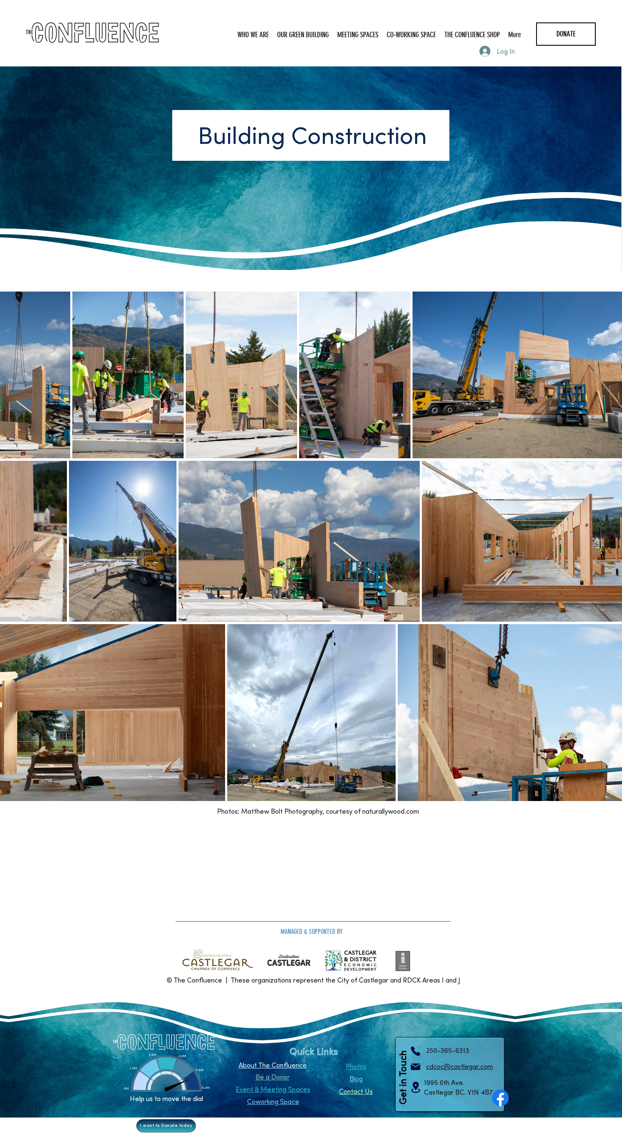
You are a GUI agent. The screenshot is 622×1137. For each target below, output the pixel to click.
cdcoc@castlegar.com (459, 1066)
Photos (356, 1066)
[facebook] (500, 1098)
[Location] (415, 1087)
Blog (356, 1078)
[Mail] (415, 1066)
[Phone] (415, 1051)
